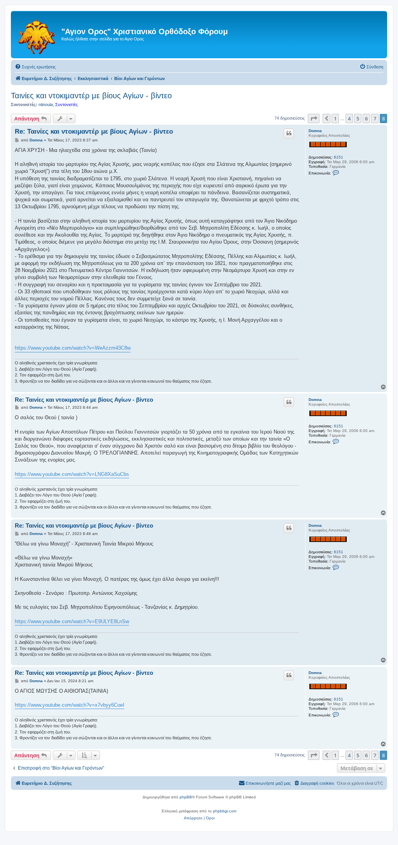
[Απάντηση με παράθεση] (289, 133)
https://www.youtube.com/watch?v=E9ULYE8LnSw (72, 621)
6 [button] (366, 118)
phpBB (186, 797)
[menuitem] (35, 66)
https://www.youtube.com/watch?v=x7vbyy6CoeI (69, 705)
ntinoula (45, 104)
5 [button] (357, 118)
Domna (315, 131)
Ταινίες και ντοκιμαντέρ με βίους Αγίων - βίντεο (91, 95)
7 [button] (375, 118)
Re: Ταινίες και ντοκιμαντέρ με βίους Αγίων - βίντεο (94, 131)
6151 (338, 157)
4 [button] (349, 118)
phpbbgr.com (224, 811)
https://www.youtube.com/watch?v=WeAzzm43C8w (73, 348)
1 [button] (335, 118)
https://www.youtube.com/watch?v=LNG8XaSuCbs (72, 474)
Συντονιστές (66, 104)
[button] (313, 118)
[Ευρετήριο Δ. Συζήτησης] (37, 34)
